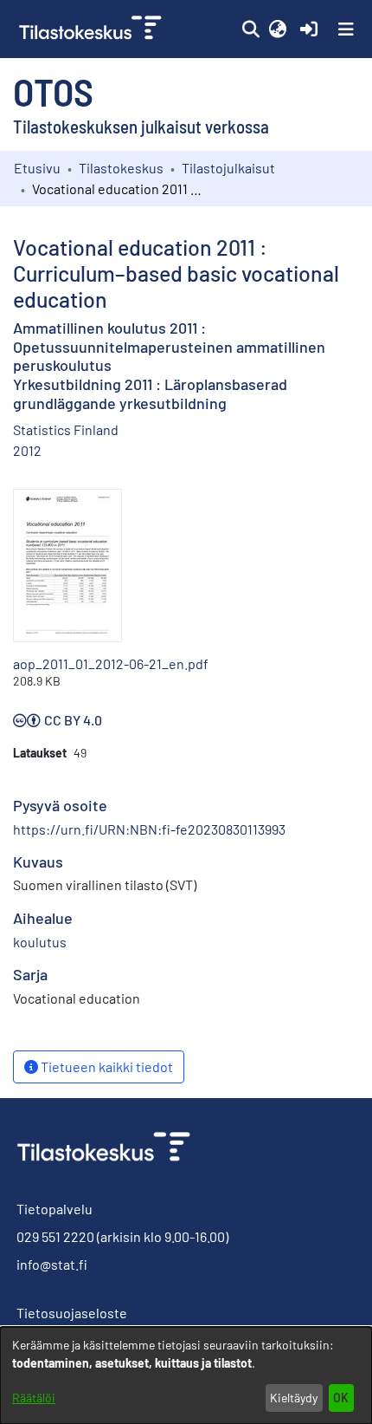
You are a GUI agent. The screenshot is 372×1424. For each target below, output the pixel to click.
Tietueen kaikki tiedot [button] (105, 1066)
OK (341, 1397)
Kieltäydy (293, 1397)
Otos (53, 91)
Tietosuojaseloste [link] (71, 1312)
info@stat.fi (51, 1264)
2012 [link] (27, 450)
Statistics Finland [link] (66, 429)
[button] (250, 29)
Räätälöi (33, 1397)
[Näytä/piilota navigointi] (346, 29)
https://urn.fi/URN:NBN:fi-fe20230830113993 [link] (149, 829)
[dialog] (186, 1375)
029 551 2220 (55, 1236)
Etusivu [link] (37, 167)
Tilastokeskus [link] (121, 167)
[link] (92, 29)
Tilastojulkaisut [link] (228, 167)
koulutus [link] (40, 941)
